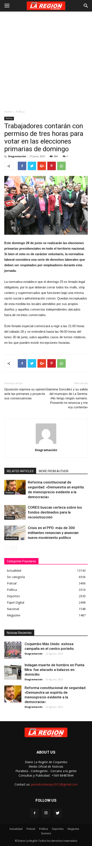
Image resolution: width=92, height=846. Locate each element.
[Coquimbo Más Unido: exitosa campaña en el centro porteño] (12, 650)
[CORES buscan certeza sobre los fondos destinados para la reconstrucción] (15, 512)
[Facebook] (34, 813)
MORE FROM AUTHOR (53, 471)
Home (8, 112)
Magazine (73, 829)
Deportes (58, 829)
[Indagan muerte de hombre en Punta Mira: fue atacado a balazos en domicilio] (12, 671)
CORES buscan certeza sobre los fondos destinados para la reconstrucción (55, 512)
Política (20, 112)
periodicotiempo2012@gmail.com (54, 784)
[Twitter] (57, 813)
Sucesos (46, 833)
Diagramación (17, 156)
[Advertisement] (46, 59)
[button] (86, 6)
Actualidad (11, 538)
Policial (31, 829)
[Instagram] (46, 813)
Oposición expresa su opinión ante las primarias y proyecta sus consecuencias (25, 393)
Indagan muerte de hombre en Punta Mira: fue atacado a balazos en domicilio (54, 669)
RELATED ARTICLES (20, 471)
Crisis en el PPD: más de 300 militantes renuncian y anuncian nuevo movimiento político (53, 533)
